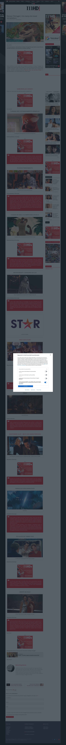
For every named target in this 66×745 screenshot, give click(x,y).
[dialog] (33, 372)
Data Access (33, 389)
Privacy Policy (39, 389)
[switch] (45, 371)
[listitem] (33, 369)
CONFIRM (25, 386)
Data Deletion (27, 389)
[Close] (51, 355)
